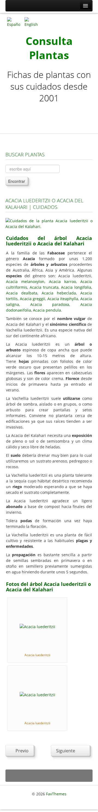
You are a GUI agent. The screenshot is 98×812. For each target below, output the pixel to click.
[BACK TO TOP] (49, 776)
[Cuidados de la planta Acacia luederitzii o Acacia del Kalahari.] (49, 223)
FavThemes (56, 793)
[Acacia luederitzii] (37, 626)
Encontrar (16, 181)
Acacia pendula (47, 310)
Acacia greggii (32, 298)
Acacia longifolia (76, 287)
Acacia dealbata (21, 293)
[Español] (13, 21)
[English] (31, 21)
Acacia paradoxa (49, 304)
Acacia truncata (44, 287)
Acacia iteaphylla (62, 298)
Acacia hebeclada (59, 293)
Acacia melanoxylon (25, 281)
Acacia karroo (62, 281)
